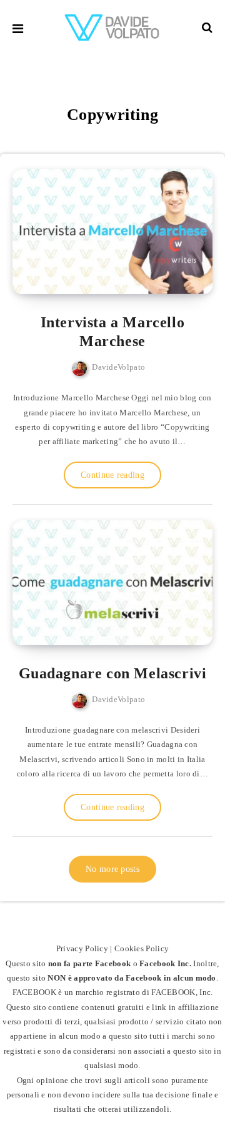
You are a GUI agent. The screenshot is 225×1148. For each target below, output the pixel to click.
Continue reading (112, 475)
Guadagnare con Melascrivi (113, 673)
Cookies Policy (141, 948)
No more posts (112, 869)
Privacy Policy (82, 948)
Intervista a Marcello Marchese (113, 331)
